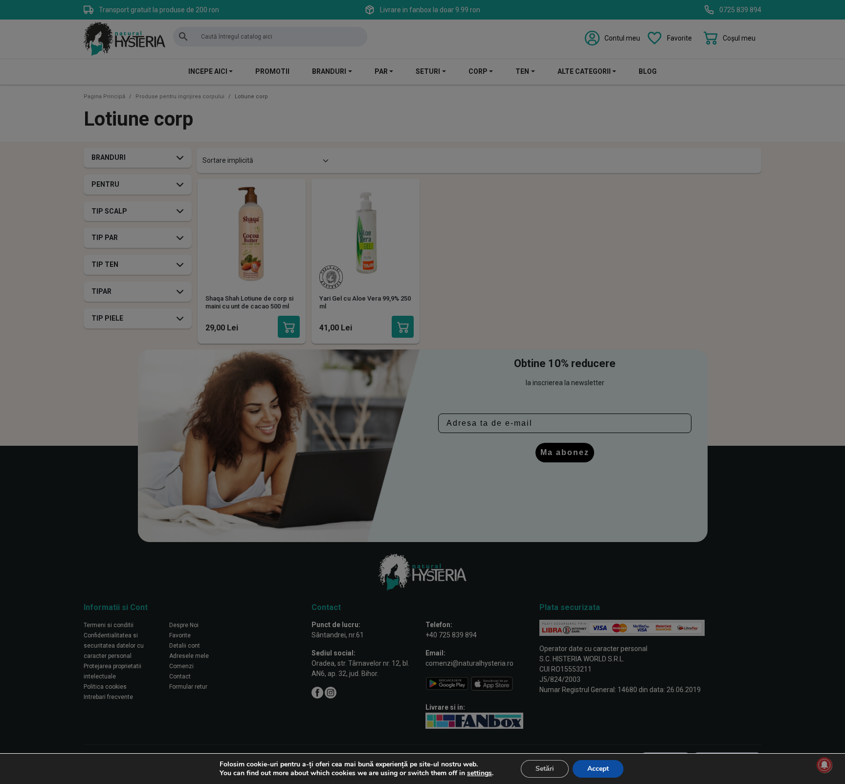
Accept (598, 768)
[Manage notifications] (824, 765)
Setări (544, 768)
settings (479, 773)
